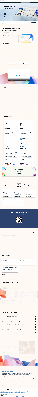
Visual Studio (19, 393)
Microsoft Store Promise (17, 391)
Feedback (2, 395)
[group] (10, 97)
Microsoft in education (25, 391)
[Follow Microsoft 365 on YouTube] (10, 389)
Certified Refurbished (13, 391)
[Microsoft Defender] (13, 164)
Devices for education (29, 391)
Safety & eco (21, 396)
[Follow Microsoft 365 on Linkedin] (7, 389)
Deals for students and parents (20, 392)
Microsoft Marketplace (11, 393)
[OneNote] (10, 164)
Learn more (29, 374)
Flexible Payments (21, 391)
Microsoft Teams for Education (34, 391)
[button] (4, 102)
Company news (26, 393)
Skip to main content (2, 0)
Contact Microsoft (8, 396)
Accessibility (3, 394)
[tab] (4, 30)
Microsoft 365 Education (2, 392)
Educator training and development (13, 392)
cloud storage (8, 134)
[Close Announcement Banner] (35, 2)
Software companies (16, 393)
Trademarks (18, 396)
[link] (3, 22)
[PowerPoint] (8, 164)
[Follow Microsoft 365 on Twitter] (8, 389)
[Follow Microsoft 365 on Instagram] (11, 389)
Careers (21, 393)
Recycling (23, 396)
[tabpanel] (19, 41)
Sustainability (5, 394)
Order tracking (9, 391)
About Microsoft (23, 393)
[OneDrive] (21, 139)
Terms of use (16, 396)
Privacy (11, 396)
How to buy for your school (7, 392)
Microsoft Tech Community (6, 393)
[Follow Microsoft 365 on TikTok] (12, 389)
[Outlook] (20, 139)
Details (25, 376)
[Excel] (7, 164)
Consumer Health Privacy (2, 396)
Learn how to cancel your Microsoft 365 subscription (14, 370)
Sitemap (6, 396)
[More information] (16, 152)
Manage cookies (13, 396)
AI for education (24, 392)
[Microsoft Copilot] (20, 164)
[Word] (6, 164)
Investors (33, 393)
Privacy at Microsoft (30, 393)
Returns (7, 391)
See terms (23, 126)
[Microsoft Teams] (14, 164)
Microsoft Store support (3, 391)
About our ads (25, 396)
